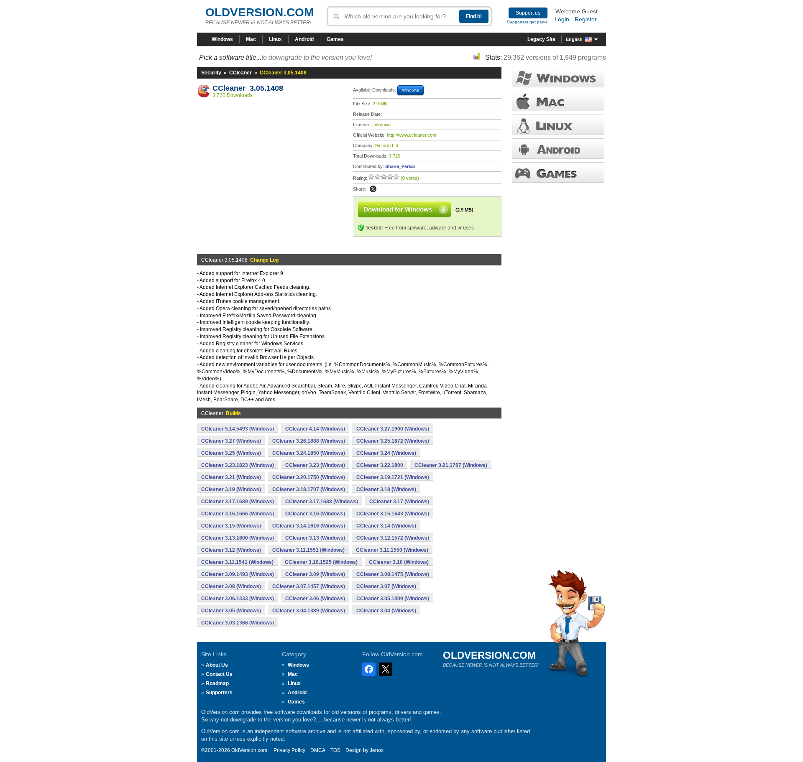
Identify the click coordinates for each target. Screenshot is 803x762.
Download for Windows (397, 209)
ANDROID (558, 148)
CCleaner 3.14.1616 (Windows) (308, 526)
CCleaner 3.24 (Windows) (386, 453)
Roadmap (217, 683)
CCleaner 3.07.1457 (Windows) (308, 586)
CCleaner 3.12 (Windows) (231, 550)
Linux (275, 39)
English (574, 39)
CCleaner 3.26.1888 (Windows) (308, 441)
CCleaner (240, 73)
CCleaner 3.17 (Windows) (399, 502)
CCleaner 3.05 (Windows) (231, 611)
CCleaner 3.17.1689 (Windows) (237, 502)
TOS (335, 750)
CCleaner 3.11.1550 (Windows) (392, 550)
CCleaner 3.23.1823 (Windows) (237, 465)
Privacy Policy (289, 750)
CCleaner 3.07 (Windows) (386, 586)
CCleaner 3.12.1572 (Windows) (392, 538)
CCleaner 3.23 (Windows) (315, 465)
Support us (528, 13)
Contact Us (219, 674)
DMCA (317, 750)
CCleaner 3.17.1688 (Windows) (321, 502)
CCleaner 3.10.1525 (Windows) (321, 562)
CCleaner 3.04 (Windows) (386, 611)
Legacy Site (541, 39)
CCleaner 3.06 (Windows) (315, 598)
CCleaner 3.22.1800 (379, 465)
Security (211, 73)
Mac (251, 39)
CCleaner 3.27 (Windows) (231, 441)
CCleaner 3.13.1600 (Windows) (237, 538)
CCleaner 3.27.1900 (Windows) (392, 429)
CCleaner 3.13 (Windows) (315, 538)
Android (304, 39)
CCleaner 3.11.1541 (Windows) (237, 562)
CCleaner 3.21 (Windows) (231, 477)
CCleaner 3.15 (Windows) (231, 526)
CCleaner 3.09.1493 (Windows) (237, 574)
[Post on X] (373, 189)
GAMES (558, 172)
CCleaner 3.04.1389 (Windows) (308, 611)
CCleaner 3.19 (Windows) (231, 489)
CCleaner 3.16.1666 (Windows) (237, 514)
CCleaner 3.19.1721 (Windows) (392, 477)
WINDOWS (558, 77)
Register (586, 19)
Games (335, 39)
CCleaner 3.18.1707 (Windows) (308, 489)
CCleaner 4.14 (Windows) (315, 429)
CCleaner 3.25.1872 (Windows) (392, 441)
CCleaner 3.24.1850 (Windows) (308, 453)
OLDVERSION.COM (259, 12)
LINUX (558, 125)
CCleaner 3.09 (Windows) (315, 574)
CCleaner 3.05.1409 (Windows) (392, 598)
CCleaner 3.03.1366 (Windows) (237, 623)
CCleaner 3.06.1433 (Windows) (237, 598)
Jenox (377, 750)
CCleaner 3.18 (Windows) (386, 489)
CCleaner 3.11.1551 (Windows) (308, 550)
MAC (558, 101)
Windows (222, 39)
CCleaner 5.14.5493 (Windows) (237, 429)
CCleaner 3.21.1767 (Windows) (450, 465)
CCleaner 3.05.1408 (247, 88)
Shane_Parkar (400, 166)
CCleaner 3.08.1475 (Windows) (392, 574)
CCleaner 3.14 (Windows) (386, 526)
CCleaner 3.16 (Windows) (315, 514)
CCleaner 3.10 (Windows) (399, 562)
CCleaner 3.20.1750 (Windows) (308, 477)
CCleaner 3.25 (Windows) (231, 453)
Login (562, 19)
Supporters (219, 693)
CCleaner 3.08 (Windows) (231, 586)
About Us (217, 665)
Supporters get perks (527, 22)
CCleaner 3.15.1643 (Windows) (392, 514)
